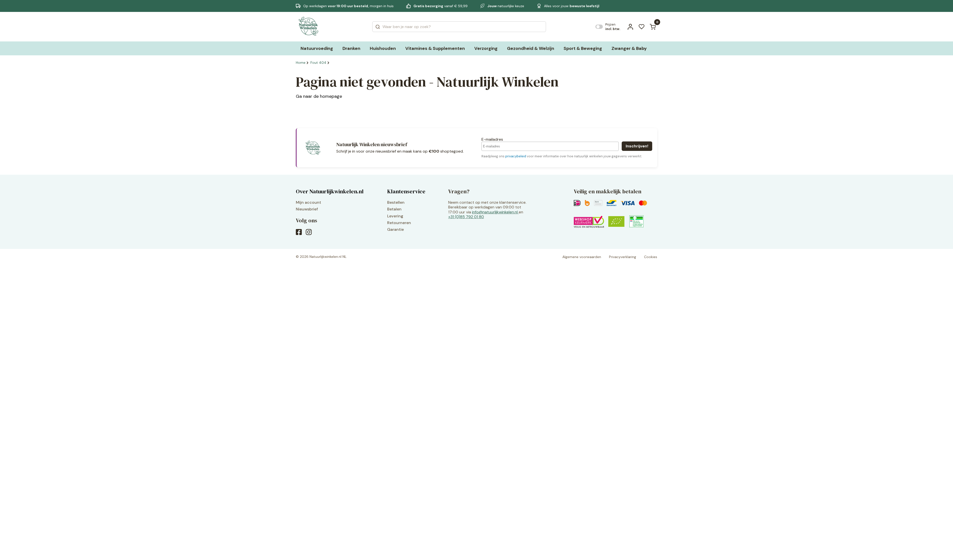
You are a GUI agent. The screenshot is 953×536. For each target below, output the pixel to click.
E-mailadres (492, 139)
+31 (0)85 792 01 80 (466, 216)
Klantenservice (406, 191)
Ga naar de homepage (319, 96)
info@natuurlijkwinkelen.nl (495, 212)
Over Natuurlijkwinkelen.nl (330, 191)
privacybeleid (515, 156)
